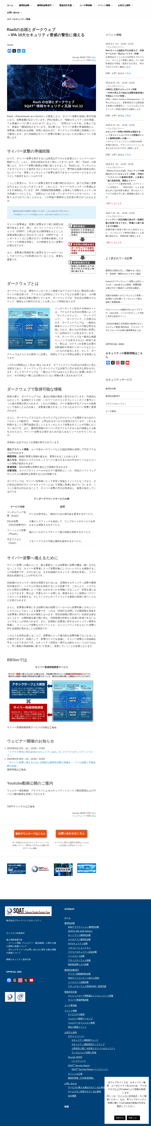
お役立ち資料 (124, 5)
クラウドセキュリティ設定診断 (82, 952)
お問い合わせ (13, 12)
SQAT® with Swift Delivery (80, 931)
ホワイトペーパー (76, 1036)
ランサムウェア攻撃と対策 (84, 1052)
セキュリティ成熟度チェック (85, 1040)
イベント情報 (104, 5)
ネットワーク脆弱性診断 (79, 935)
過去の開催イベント (77, 1027)
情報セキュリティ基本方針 (18, 959)
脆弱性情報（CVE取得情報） (81, 1078)
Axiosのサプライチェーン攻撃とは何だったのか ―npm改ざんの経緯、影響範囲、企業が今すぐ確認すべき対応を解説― (125, 284)
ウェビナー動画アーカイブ (80, 1018)
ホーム (10, 5)
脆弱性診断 (24, 5)
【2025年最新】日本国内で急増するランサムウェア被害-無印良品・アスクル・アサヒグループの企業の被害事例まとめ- (124, 326)
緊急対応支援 (65, 5)
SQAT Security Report (79, 1065)
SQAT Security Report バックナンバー (90, 1069)
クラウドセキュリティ (116, 404)
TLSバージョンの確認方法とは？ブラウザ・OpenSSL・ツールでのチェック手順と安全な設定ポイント (124, 312)
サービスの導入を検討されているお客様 (86, 1087)
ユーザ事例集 (86, 5)
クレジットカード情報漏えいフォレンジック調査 (90, 996)
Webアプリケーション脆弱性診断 (83, 927)
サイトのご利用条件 (15, 933)
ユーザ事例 (111, 411)
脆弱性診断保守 (44, 5)
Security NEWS (75, 1057)
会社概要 (72, 1096)
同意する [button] (120, 1118)
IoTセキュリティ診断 (78, 943)
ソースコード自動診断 (78, 982)
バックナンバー (79, 1061)
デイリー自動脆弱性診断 (79, 974)
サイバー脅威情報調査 (78, 1000)
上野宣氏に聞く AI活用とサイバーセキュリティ (93, 1048)
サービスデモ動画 (76, 1014)
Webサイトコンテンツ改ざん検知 (83, 978)
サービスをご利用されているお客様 (84, 1091)
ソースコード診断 (76, 956)
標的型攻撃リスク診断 (78, 964)
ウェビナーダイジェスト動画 (81, 1023)
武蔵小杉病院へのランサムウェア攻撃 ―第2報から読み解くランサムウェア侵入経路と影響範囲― (124, 298)
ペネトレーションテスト (79, 948)
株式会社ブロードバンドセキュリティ (23, 920)
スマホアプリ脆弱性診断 (79, 939)
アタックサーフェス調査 (79, 960)
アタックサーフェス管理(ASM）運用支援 (87, 986)
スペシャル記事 (75, 1074)
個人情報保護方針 (14, 940)
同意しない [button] (133, 1118)
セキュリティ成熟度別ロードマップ (88, 1044)
